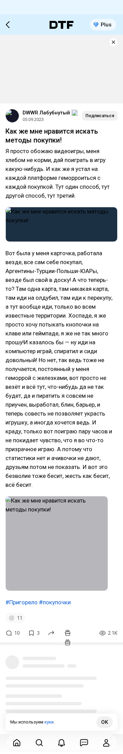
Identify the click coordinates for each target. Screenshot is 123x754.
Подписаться (99, 115)
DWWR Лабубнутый (46, 113)
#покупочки (55, 602)
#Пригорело (21, 602)
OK (104, 722)
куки (49, 722)
